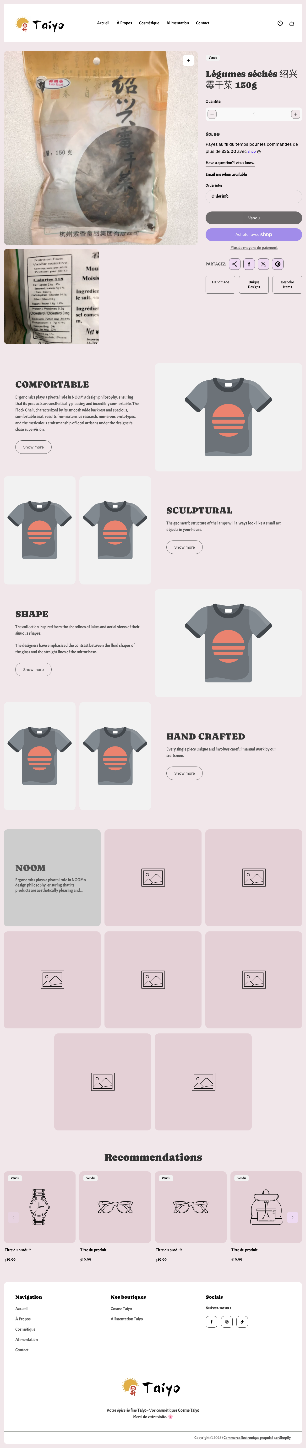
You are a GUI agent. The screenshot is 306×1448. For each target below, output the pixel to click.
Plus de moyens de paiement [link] (254, 247)
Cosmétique (25, 1329)
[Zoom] (188, 60)
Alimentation (26, 1339)
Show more (33, 447)
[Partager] (234, 264)
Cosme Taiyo (121, 1309)
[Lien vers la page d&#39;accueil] (153, 1385)
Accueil (21, 1309)
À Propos (23, 1319)
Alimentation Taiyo (127, 1319)
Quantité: (213, 101)
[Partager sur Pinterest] (278, 264)
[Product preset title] (40, 1207)
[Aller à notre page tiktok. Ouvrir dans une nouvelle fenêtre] (242, 1322)
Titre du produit (18, 1250)
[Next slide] (292, 1217)
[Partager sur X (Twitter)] (263, 264)
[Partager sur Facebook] (249, 264)
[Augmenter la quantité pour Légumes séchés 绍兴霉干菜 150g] (295, 114)
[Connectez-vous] (280, 23)
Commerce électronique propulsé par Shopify (257, 1437)
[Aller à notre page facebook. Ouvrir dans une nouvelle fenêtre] (211, 1322)
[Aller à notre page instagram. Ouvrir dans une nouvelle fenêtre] (227, 1322)
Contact (21, 1350)
